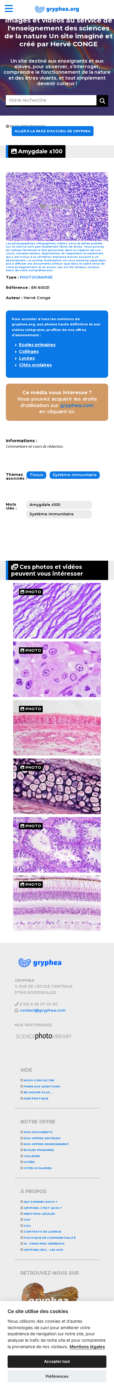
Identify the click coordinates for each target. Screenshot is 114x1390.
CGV (26, 1219)
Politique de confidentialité (49, 1237)
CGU (27, 1225)
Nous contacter (38, 1080)
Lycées (27, 358)
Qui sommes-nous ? (40, 1201)
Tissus (36, 475)
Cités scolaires (35, 365)
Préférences (57, 1376)
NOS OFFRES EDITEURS (42, 1138)
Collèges (29, 351)
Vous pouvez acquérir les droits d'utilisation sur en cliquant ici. (57, 401)
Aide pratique (35, 1098)
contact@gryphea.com (43, 1010)
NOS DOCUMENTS (37, 1132)
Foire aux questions (41, 1086)
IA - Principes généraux (44, 1243)
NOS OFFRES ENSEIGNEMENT (46, 1144)
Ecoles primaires (37, 344)
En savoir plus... (38, 1092)
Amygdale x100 (40, 151)
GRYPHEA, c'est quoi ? (42, 1207)
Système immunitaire (75, 475)
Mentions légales (39, 1213)
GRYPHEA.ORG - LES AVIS (43, 1249)
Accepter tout (57, 1361)
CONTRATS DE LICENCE (42, 1231)
